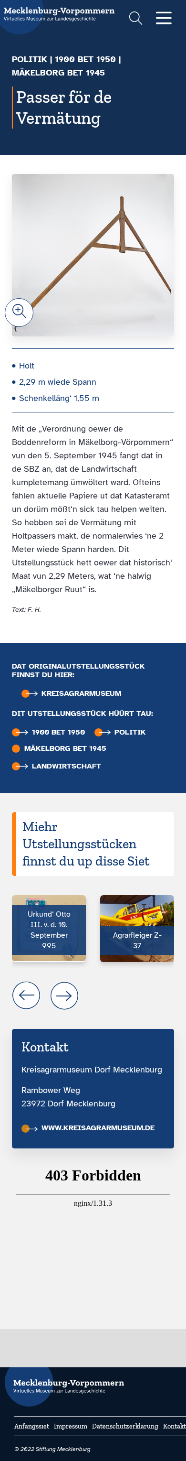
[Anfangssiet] (64, 1382)
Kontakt (174, 1426)
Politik (29, 59)
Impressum (70, 1426)
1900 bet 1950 (85, 59)
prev (26, 995)
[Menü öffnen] (164, 19)
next (64, 995)
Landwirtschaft (66, 766)
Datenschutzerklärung (125, 1426)
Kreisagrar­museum (81, 694)
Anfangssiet (31, 1426)
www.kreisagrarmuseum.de (98, 1128)
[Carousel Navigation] (93, 995)
